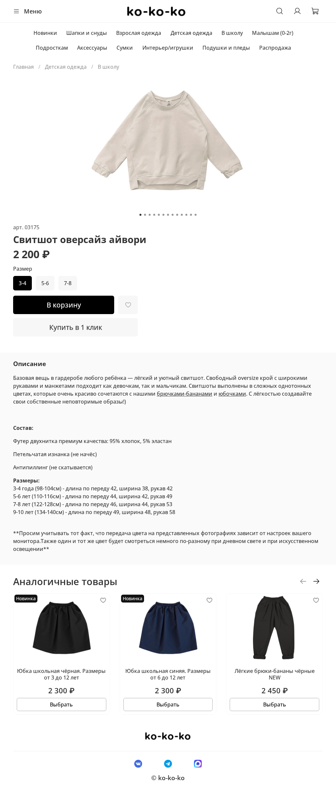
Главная (23, 66)
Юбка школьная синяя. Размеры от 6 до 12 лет (168, 674)
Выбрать (61, 704)
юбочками (232, 393)
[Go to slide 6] (163, 215)
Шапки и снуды (86, 33)
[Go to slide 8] (173, 215)
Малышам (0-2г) (272, 33)
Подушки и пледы (226, 47)
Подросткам (52, 47)
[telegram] (168, 763)
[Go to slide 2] (145, 215)
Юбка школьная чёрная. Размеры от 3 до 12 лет (61, 674)
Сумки (124, 47)
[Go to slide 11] (186, 215)
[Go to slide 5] (159, 215)
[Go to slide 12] (191, 215)
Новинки (45, 33)
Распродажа (275, 47)
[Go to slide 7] (168, 215)
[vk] (138, 763)
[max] (198, 763)
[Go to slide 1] (140, 215)
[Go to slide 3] (150, 215)
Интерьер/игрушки (167, 47)
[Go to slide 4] (154, 215)
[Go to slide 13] (196, 215)
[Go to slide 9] (177, 215)
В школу (232, 33)
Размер (22, 269)
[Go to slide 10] (182, 215)
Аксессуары (92, 47)
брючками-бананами (184, 393)
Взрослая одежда (138, 33)
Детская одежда (191, 33)
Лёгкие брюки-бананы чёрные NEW (275, 674)
